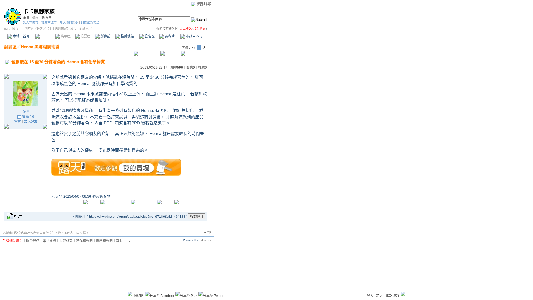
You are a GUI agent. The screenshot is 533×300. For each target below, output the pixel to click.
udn (6, 28)
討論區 (45, 36)
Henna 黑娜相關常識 (40, 46)
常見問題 (49, 241)
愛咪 (35, 18)
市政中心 (194, 36)
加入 (379, 296)
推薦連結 (127, 36)
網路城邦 (204, 4)
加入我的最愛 (69, 22)
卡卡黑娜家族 (39, 11)
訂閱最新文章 (90, 22)
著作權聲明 (84, 241)
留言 (17, 122)
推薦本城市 (49, 22)
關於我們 (32, 241)
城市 (15, 28)
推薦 (202, 67)
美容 (40, 28)
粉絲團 (139, 296)
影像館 (105, 36)
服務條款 (66, 241)
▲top (207, 232)
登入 (370, 296)
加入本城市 (30, 22)
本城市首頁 (20, 36)
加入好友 (30, 122)
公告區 (149, 36)
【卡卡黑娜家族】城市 (61, 28)
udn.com (205, 240)
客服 (119, 241)
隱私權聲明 (104, 241)
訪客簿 (169, 36)
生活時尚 (27, 28)
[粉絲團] (130, 294)
